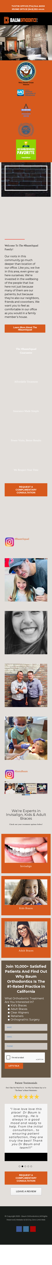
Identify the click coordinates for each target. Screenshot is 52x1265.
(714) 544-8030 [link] (37, 6)
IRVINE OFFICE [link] (19, 9)
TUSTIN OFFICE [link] (19, 6)
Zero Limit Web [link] (38, 1220)
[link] (20, 2)
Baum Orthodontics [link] (30, 1216)
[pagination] (19, 1166)
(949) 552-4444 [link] (36, 9)
